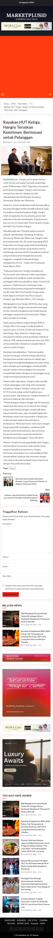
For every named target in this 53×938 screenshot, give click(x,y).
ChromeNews (20, 935)
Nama (5, 557)
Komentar (7, 524)
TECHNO (11, 923)
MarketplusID (26, 15)
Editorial (8, 142)
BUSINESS (21, 920)
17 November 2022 (23, 142)
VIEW (42, 923)
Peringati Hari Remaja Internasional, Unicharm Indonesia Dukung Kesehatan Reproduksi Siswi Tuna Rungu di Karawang (35, 883)
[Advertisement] (26, 63)
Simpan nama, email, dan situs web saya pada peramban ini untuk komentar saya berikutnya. (24, 587)
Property (34, 923)
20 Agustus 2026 (29, 855)
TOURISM (43, 920)
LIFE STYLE (32, 920)
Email (5, 566)
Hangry (12, 468)
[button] (2, 94)
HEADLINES (9, 920)
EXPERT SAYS (23, 923)
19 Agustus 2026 (30, 910)
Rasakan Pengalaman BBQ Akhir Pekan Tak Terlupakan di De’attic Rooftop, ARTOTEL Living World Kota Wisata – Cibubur (36, 636)
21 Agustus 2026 (29, 625)
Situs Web (6, 576)
